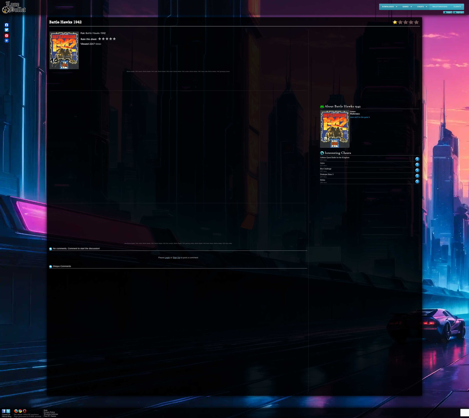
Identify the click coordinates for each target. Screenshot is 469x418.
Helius (322, 180)
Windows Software (51, 414)
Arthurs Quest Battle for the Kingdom (334, 157)
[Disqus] (178, 299)
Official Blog (6, 416)
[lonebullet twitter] (8, 412)
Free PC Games (50, 416)
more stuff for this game (359, 117)
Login (167, 257)
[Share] (6, 40)
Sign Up (176, 257)
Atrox (322, 163)
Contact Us (6, 414)
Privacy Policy (49, 412)
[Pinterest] (6, 35)
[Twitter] (6, 29)
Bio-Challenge (325, 169)
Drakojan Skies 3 (326, 174)
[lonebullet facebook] (4, 412)
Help (46, 410)
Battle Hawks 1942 (96, 33)
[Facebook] (6, 24)
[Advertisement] (178, 81)
